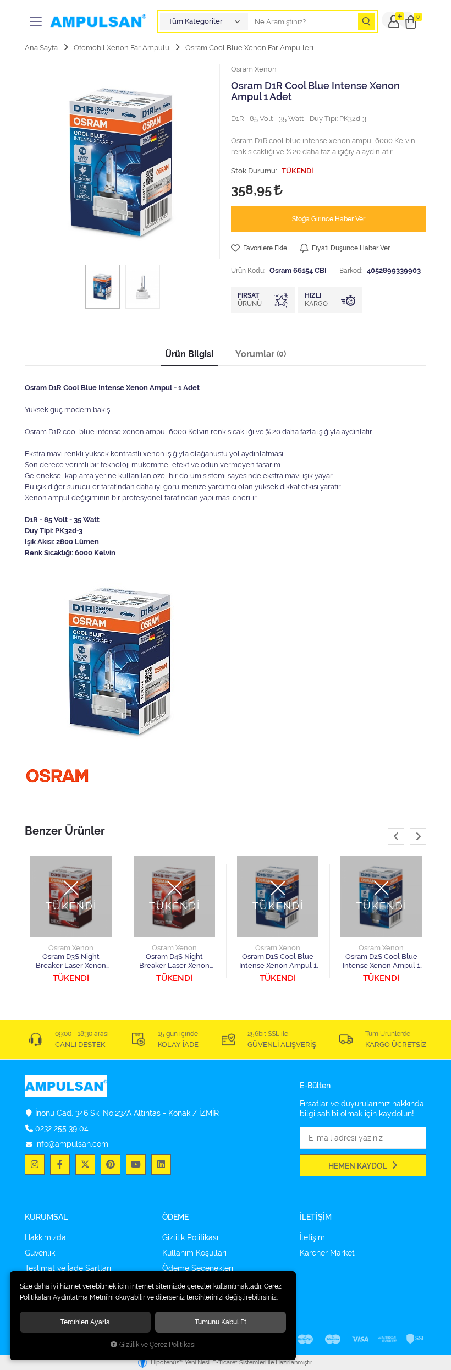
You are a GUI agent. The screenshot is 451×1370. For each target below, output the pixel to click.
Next (418, 836)
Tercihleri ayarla (85, 1322)
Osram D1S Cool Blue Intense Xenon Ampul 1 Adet (278, 961)
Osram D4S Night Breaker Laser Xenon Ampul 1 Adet (174, 961)
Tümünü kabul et (220, 1322)
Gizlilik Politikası (190, 1237)
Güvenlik (40, 1252)
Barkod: (350, 270)
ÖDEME (175, 1217)
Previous (396, 836)
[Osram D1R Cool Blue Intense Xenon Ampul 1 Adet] (122, 161)
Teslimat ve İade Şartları (68, 1268)
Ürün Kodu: (248, 270)
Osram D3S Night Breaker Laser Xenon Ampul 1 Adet (71, 961)
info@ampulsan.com (71, 1143)
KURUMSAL (46, 1217)
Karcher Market (327, 1252)
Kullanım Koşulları (194, 1252)
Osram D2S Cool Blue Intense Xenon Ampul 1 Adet (381, 961)
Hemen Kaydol (358, 1165)
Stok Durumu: (254, 171)
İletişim (312, 1237)
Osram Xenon (71, 948)
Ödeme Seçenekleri (197, 1268)
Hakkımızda (45, 1237)
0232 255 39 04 (62, 1128)
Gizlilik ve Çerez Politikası (157, 1345)
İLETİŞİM (316, 1217)
